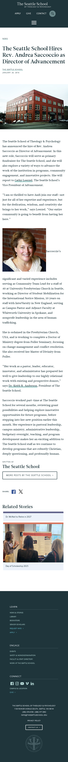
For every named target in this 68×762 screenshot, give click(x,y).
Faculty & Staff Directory (21, 659)
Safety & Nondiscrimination (23, 655)
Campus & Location (18, 689)
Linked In (32, 683)
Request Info (16, 629)
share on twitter (21, 492)
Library (13, 617)
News (5, 39)
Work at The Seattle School (22, 663)
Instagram (17, 683)
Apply (18, 14)
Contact (41, 14)
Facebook (12, 683)
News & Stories (16, 613)
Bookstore (15, 621)
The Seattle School (12, 70)
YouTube (22, 683)
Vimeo (27, 683)
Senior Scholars (17, 625)
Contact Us (33, 727)
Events (13, 651)
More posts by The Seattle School (28, 475)
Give (28, 14)
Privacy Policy (34, 721)
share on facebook (13, 492)
